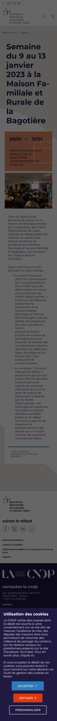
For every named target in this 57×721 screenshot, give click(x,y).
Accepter (25, 686)
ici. (33, 655)
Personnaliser (28, 710)
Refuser (26, 698)
